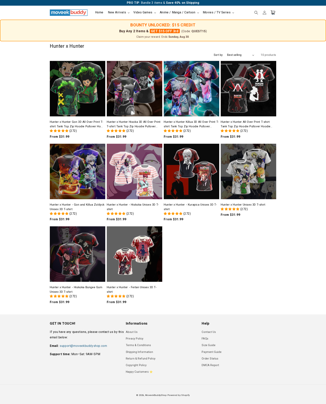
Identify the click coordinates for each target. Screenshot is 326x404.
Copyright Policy (136, 365)
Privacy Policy (135, 338)
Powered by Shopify (179, 395)
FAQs (205, 338)
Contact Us (209, 331)
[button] (118, 12)
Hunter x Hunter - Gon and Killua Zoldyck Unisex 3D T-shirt (77, 207)
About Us (132, 331)
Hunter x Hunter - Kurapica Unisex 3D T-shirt (190, 207)
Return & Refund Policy (141, 358)
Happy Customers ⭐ (139, 371)
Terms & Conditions (138, 345)
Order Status (210, 358)
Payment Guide (211, 351)
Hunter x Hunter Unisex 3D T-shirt (243, 204)
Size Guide (208, 345)
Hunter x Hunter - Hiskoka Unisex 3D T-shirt (133, 207)
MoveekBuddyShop (156, 395)
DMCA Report (210, 365)
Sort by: (218, 54)
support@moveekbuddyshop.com (83, 346)
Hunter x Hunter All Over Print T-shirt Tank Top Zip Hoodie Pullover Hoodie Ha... (246, 124)
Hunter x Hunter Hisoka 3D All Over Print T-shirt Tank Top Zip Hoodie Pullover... (134, 124)
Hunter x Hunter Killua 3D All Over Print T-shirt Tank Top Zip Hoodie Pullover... (191, 124)
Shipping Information (139, 351)
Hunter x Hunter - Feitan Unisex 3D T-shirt (132, 289)
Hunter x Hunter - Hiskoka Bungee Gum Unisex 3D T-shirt (76, 289)
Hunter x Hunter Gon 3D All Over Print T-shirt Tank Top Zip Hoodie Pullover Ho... (76, 124)
